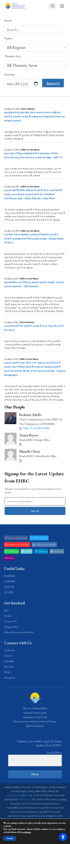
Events (7, 616)
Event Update (28, 108)
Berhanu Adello (30, 415)
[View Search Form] (52, 6)
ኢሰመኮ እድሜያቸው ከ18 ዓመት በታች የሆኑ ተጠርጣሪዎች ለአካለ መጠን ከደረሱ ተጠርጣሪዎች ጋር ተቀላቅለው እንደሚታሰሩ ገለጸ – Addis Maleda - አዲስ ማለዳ (33, 194)
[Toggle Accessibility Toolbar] (63, 837)
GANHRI (9, 581)
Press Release (27, 322)
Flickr (7, 672)
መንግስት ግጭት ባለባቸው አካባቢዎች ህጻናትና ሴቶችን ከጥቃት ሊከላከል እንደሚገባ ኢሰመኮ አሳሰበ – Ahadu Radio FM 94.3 (34, 238)
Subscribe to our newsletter (18, 632)
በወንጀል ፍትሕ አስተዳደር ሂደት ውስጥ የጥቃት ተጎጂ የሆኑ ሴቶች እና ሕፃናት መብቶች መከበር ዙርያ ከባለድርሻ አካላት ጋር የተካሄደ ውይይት (34, 116)
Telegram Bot (11, 627)
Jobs (6, 610)
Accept (10, 838)
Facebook (9, 650)
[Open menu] (62, 6)
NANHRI (9, 576)
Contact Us (10, 621)
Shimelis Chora (29, 451)
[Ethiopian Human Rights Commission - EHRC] (14, 6)
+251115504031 (13, 795)
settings (27, 832)
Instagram (9, 677)
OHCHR (9, 587)
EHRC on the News (30, 149)
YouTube (9, 666)
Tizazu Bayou (28, 435)
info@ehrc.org (24, 799)
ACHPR (8, 592)
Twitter (8, 656)
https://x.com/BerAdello (36, 428)
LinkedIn (9, 661)
